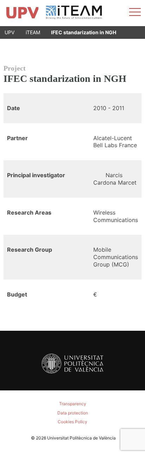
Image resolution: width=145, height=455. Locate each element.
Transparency (72, 403)
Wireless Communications (115, 216)
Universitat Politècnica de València (81, 438)
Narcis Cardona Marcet (115, 179)
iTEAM (33, 32)
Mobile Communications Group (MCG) (115, 257)
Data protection (72, 412)
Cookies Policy (72, 421)
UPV (9, 32)
